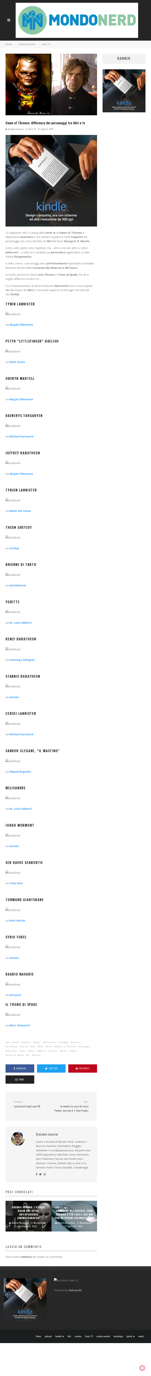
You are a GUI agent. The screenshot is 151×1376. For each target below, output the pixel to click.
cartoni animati (103, 1336)
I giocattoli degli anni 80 (27, 1104)
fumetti (58, 1336)
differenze (50, 1042)
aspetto (26, 1042)
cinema (78, 1336)
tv (29, 1055)
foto (49, 1046)
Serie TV (32, 129)
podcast (48, 1336)
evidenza (12, 1046)
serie (64, 1050)
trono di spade (15, 1055)
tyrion (37, 1055)
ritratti (54, 1050)
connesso (26, 1257)
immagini (85, 1046)
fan (33, 1046)
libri (23, 1050)
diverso (76, 1042)
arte (16, 1042)
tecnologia (118, 1336)
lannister (12, 1050)
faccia (24, 1046)
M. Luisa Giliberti (21, 808)
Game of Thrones (66, 1046)
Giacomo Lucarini (15, 129)
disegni (64, 1042)
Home (38, 1336)
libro (32, 1050)
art (8, 1042)
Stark (74, 1050)
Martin (42, 1050)
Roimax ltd (75, 1290)
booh (38, 1042)
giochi (129, 1336)
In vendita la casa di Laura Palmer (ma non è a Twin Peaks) (71, 1106)
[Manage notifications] (142, 1368)
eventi (141, 1336)
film (41, 1046)
